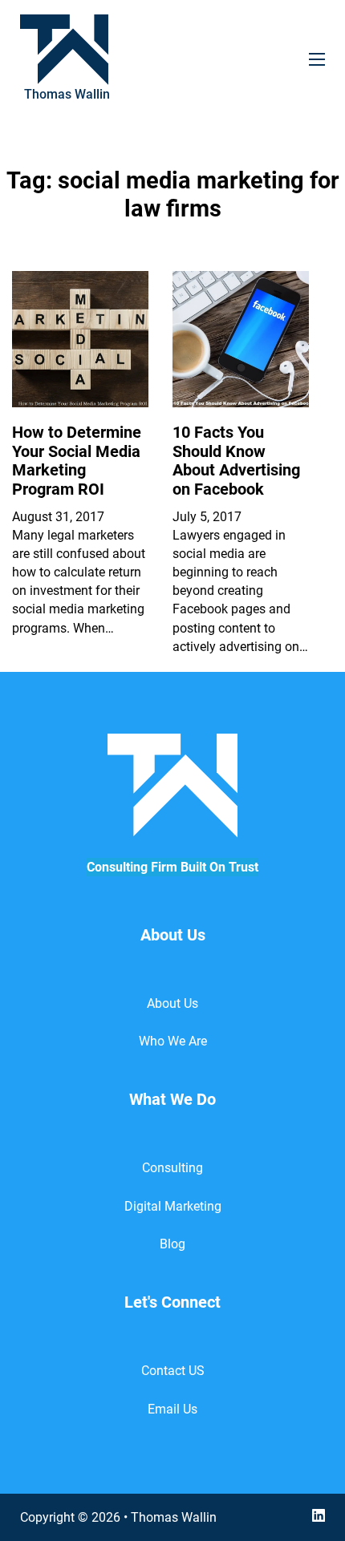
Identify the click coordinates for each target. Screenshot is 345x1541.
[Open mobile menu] (317, 59)
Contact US (173, 1370)
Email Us (172, 1409)
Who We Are (173, 1041)
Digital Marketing (172, 1206)
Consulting (172, 1167)
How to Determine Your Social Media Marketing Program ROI (76, 461)
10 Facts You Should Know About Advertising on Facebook (236, 461)
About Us (172, 1003)
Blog (172, 1244)
